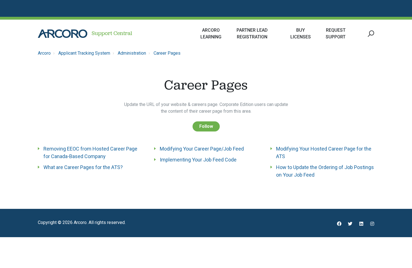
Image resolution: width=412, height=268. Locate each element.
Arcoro (44, 53)
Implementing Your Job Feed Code (198, 160)
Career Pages (167, 53)
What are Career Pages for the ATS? (83, 167)
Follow (206, 126)
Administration (132, 53)
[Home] (62, 33)
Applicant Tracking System (84, 53)
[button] (370, 34)
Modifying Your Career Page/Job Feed (202, 149)
